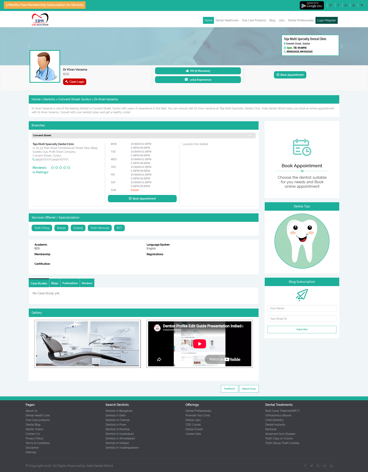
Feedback (229, 388)
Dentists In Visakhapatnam (122, 447)
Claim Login (76, 81)
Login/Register (326, 20)
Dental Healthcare (227, 20)
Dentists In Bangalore (119, 410)
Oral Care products (38, 420)
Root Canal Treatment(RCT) (282, 410)
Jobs (282, 20)
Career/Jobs (193, 433)
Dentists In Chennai (118, 420)
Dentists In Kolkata (117, 443)
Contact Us (33, 433)
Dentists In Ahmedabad (120, 438)
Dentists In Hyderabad (120, 433)
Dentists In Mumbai (118, 429)
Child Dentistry (274, 420)
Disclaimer (32, 447)
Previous (34, 344)
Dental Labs (193, 420)
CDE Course (193, 424)
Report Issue (249, 388)
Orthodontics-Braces (278, 415)
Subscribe (302, 329)
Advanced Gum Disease (280, 433)
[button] (27, 46)
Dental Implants (275, 424)
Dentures (271, 429)
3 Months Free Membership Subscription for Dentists (44, 5)
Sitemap (31, 452)
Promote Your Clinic (198, 415)
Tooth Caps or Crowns (279, 438)
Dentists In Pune (116, 424)
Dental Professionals (301, 20)
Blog (272, 20)
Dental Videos (34, 429)
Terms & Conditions (38, 443)
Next (141, 344)
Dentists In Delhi (116, 415)
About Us (31, 410)
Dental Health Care (38, 415)
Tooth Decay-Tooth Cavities (282, 443)
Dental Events (194, 429)
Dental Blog (33, 424)
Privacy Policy (34, 438)
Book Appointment (291, 74)
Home (208, 20)
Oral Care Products (254, 20)
